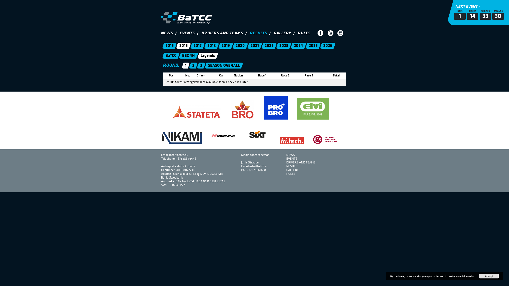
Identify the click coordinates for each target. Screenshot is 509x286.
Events (187, 33)
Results (258, 33)
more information (465, 276)
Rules (304, 33)
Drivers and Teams (222, 33)
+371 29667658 (256, 170)
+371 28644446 (186, 158)
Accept (489, 276)
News (167, 33)
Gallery (282, 33)
